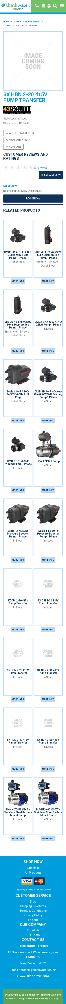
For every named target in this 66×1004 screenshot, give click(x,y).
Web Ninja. (54, 998)
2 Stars (13, 167)
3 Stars (19, 167)
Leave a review (50, 175)
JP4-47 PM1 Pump (48, 461)
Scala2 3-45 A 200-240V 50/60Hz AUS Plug (18, 394)
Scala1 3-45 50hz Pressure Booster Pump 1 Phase (18, 533)
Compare (15, 146)
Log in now (33, 198)
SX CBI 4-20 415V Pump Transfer (48, 602)
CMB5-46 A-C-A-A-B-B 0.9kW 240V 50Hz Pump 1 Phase (18, 255)
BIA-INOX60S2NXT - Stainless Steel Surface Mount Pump (48, 812)
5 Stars (31, 167)
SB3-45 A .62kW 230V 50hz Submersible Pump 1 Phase (48, 255)
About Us (33, 930)
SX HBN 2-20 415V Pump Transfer (18, 671)
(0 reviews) (40, 167)
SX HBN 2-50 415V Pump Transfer (48, 741)
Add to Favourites (21, 133)
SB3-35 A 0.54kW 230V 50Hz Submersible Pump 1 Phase (17, 324)
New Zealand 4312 (33, 963)
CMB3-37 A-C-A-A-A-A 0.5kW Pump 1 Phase (48, 323)
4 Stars (25, 167)
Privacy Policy (33, 915)
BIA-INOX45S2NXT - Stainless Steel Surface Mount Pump (18, 812)
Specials (33, 868)
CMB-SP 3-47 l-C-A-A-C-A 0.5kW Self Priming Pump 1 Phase (48, 394)
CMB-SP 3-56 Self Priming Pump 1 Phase (18, 462)
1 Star (6, 167)
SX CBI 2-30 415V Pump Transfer (18, 602)
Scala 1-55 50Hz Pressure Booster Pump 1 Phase (48, 533)
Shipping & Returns (33, 906)
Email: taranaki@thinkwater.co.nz (33, 970)
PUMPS (17, 21)
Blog (33, 901)
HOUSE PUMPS (33, 21)
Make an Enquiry (20, 139)
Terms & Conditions (33, 910)
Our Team (33, 935)
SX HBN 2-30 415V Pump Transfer (48, 671)
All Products (33, 872)
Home (6, 21)
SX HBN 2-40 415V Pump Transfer (18, 741)
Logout (33, 920)
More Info (18, 281)
